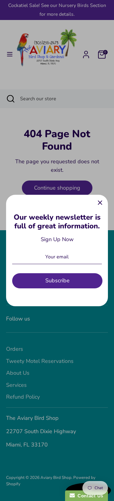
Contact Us (89, 495)
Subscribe (57, 280)
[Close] (100, 202)
